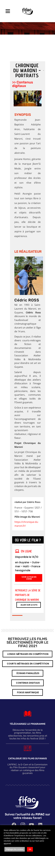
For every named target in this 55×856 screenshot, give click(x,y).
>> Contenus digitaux (22, 84)
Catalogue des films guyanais (27, 758)
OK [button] (30, 849)
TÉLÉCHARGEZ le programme (27, 723)
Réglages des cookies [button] (14, 849)
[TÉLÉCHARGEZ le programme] (27, 713)
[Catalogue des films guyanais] (27, 748)
